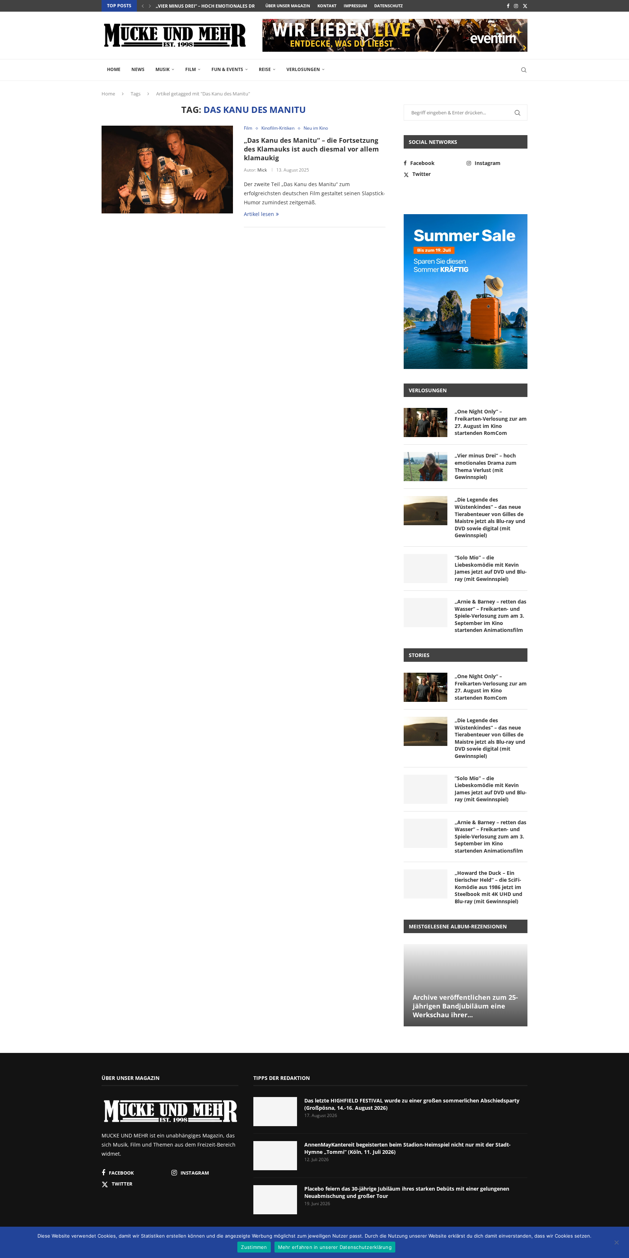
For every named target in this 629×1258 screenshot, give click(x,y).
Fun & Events (227, 69)
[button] (143, 6)
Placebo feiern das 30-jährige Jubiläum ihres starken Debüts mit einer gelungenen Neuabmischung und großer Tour (406, 1192)
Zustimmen (254, 1247)
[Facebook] (508, 6)
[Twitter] (525, 6)
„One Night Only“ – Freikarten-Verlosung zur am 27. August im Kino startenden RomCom (491, 422)
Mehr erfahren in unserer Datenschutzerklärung (335, 1247)
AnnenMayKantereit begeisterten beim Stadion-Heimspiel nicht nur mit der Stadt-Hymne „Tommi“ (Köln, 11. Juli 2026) (407, 1148)
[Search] (523, 69)
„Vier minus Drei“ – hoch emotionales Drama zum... (217, 6)
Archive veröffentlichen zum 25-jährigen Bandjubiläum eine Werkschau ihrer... (465, 1006)
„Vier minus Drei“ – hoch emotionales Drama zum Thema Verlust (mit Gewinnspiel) (486, 466)
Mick (262, 170)
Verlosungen (303, 69)
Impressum (355, 5)
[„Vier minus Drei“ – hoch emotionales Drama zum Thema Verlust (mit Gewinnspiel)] (425, 466)
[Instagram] (516, 6)
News (138, 69)
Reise (265, 69)
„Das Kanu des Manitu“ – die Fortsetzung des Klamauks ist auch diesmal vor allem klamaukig (311, 149)
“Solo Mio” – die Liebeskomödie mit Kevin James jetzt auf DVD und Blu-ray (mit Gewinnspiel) (491, 568)
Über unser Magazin (287, 5)
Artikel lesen (259, 214)
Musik (162, 69)
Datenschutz (388, 5)
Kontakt (326, 5)
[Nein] (616, 1243)
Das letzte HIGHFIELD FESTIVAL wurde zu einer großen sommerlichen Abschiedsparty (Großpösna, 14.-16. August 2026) (411, 1104)
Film (190, 69)
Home (113, 69)
